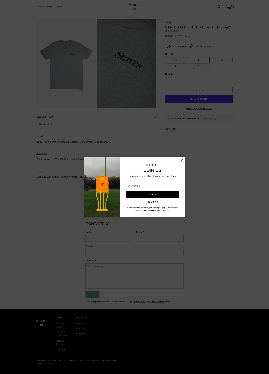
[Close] (181, 160)
